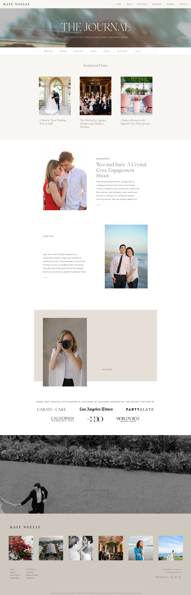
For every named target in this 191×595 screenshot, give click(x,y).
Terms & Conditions (96, 593)
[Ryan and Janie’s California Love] (126, 256)
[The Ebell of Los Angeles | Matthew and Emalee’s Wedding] (95, 96)
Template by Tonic (111, 593)
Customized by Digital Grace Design (129, 593)
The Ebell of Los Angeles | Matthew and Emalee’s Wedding (93, 123)
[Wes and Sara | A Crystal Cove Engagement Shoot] (65, 179)
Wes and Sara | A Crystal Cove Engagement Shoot (121, 170)
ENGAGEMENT (103, 159)
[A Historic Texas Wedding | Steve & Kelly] (55, 96)
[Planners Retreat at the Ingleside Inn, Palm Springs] (136, 96)
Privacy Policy (83, 593)
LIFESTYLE (48, 236)
